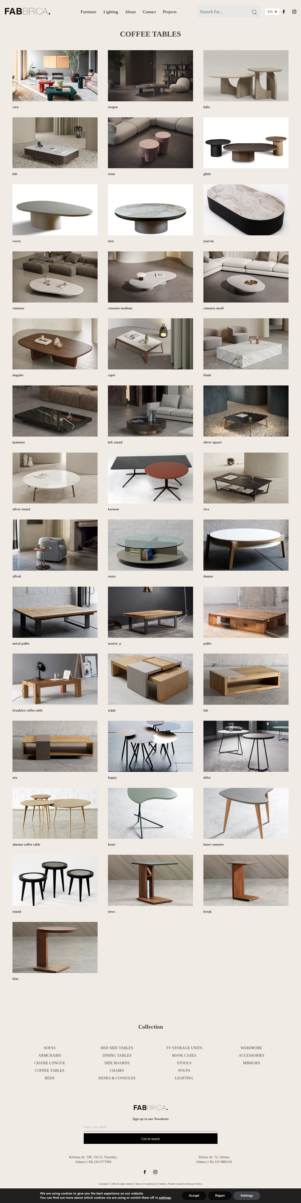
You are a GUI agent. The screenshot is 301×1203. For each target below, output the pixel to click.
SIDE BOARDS (117, 1063)
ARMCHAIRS (49, 1055)
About (130, 11)
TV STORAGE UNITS (184, 1048)
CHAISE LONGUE (49, 1063)
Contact (149, 11)
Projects (170, 11)
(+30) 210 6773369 (98, 1162)
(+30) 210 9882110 (219, 1162)
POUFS (184, 1070)
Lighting (110, 11)
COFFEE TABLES (49, 1070)
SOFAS (49, 1048)
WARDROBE (251, 1048)
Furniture (88, 11)
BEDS (50, 1078)
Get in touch (150, 1139)
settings (165, 1198)
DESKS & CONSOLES (117, 1078)
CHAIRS (117, 1070)
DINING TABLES (117, 1055)
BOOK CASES (184, 1055)
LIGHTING (184, 1078)
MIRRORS (251, 1063)
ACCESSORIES (251, 1055)
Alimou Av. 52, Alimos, (214, 1157)
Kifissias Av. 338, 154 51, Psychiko (92, 1157)
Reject (220, 1195)
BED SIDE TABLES (117, 1048)
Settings (247, 1195)
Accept (194, 1195)
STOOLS (184, 1063)
